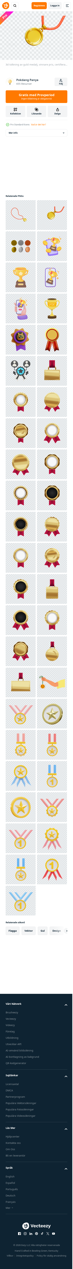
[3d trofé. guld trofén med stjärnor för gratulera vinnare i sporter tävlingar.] (21, 307)
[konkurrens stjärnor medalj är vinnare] (21, 525)
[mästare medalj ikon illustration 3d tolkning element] (21, 1210)
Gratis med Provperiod (36, 96)
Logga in (55, 5)
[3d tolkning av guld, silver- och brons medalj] (21, 275)
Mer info (13, 131)
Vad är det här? (38, 124)
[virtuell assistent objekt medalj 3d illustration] (21, 462)
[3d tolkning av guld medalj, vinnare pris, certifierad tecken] (21, 213)
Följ (61, 83)
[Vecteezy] (5, 5)
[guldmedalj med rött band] (21, 494)
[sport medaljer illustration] (21, 431)
